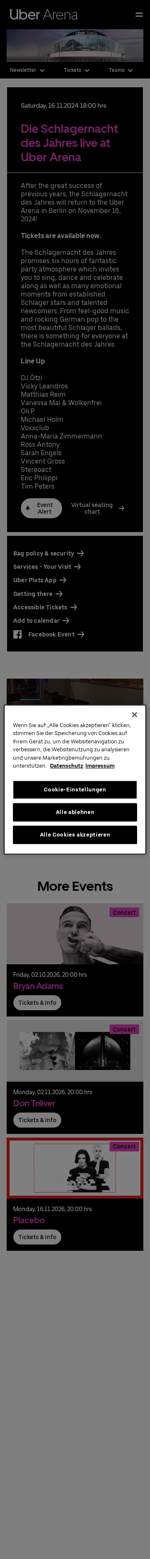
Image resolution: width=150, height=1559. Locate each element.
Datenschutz (66, 766)
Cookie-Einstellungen (75, 789)
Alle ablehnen (75, 812)
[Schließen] (134, 714)
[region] (75, 780)
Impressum (100, 766)
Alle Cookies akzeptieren (75, 834)
